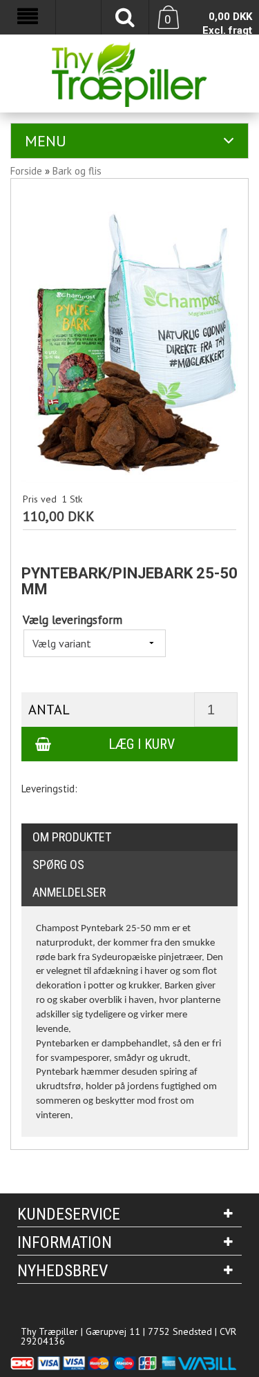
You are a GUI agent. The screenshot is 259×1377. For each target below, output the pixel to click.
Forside (26, 170)
